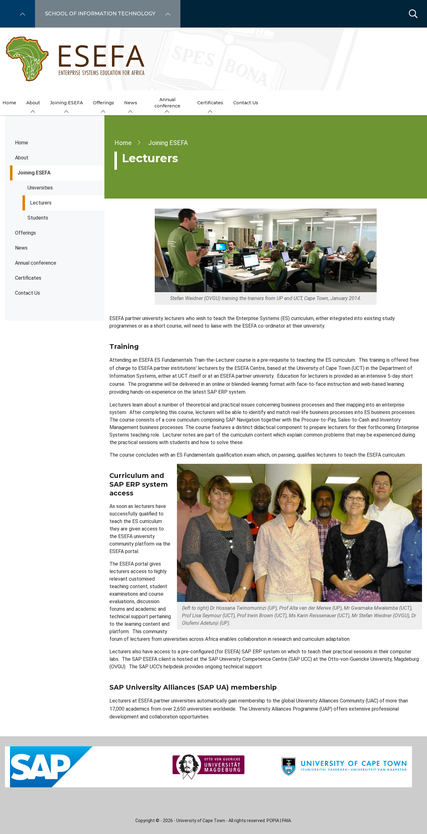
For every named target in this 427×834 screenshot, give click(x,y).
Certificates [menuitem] (210, 103)
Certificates (28, 278)
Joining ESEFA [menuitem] (66, 103)
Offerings (25, 233)
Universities (40, 188)
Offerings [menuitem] (103, 103)
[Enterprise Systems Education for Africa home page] (75, 59)
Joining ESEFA (34, 173)
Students (38, 218)
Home (21, 143)
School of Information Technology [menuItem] (100, 14)
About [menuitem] (33, 103)
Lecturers (41, 203)
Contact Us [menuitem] (245, 103)
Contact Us (27, 293)
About (21, 158)
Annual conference (35, 263)
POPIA (273, 820)
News (21, 248)
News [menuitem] (130, 103)
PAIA (286, 820)
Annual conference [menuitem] (167, 103)
